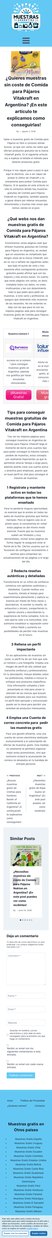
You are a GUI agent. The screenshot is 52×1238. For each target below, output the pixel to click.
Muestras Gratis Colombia (28, 1156)
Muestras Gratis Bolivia (28, 1164)
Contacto (40, 1105)
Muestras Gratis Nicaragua (28, 1198)
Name (12, 995)
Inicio (10, 1100)
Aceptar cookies (39, 1233)
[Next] (37, 881)
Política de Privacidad (33, 1100)
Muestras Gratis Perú (28, 1185)
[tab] (20, 920)
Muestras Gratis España (28, 1139)
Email (12, 1009)
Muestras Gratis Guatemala (28, 1173)
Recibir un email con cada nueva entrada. (25, 1066)
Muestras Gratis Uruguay (28, 1143)
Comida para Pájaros (26, 73)
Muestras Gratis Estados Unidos (28, 1160)
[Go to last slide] (14, 881)
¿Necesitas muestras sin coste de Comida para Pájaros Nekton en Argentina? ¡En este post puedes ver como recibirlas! (25, 888)
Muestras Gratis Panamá (28, 1194)
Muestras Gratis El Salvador (28, 1202)
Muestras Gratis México (28, 1211)
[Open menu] (26, 40)
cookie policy (32, 1228)
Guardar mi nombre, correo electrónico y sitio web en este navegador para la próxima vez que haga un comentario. (27, 1034)
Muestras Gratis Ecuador (28, 1151)
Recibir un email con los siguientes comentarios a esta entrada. (23, 1051)
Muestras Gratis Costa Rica (28, 1168)
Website (12, 1022)
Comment (14, 955)
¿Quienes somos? (17, 1105)
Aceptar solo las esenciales (15, 1233)
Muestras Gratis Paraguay (28, 1207)
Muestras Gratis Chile (28, 1147)
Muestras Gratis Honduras (28, 1190)
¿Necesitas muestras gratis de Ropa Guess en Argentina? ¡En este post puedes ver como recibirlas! (37, 793)
